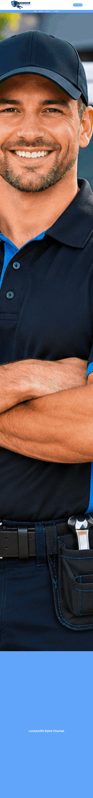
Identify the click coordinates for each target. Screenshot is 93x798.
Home (35, 11)
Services (47, 11)
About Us (41, 11)
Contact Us (56, 11)
